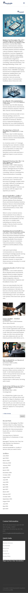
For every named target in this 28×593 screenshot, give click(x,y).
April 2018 (5, 487)
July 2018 (5, 480)
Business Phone (12, 200)
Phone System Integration (10, 206)
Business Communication (10, 46)
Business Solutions (14, 49)
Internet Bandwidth (16, 110)
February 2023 (7, 463)
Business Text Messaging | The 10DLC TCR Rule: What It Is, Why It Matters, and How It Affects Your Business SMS (14, 41)
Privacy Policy (6, 556)
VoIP (20, 64)
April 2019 (5, 468)
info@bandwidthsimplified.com (15, 533)
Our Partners (6, 545)
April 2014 (5, 508)
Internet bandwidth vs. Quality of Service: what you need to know (12, 196)
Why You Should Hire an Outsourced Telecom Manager (13, 360)
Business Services (8, 543)
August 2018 (6, 477)
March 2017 (6, 492)
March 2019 (6, 470)
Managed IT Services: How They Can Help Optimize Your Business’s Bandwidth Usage (13, 162)
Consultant (12, 167)
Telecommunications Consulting (12, 174)
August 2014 (6, 501)
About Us (5, 551)
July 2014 (5, 504)
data (8, 323)
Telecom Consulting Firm (16, 172)
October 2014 (6, 496)
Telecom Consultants (9, 139)
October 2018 (6, 475)
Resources (6, 548)
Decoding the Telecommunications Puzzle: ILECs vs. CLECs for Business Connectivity (14, 102)
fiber (4, 110)
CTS (11, 590)
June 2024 (6, 456)
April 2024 (6, 458)
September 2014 (7, 499)
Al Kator (7, 44)
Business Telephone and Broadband (13, 237)
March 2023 (6, 460)
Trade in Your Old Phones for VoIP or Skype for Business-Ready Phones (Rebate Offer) (13, 387)
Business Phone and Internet (16, 107)
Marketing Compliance (9, 55)
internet (8, 110)
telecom (20, 206)
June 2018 (5, 482)
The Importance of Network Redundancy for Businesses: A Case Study (13, 131)
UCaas (16, 64)
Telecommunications (15, 62)
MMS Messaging (14, 57)
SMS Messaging (14, 60)
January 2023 (7, 465)
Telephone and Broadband (10, 244)
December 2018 (7, 472)
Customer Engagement (16, 53)
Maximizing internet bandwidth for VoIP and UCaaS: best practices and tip (14, 231)
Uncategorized (7, 365)
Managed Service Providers (15, 168)
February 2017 (7, 494)
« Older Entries (7, 413)
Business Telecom (19, 108)
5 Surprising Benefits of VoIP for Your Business (13, 268)
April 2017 (5, 489)
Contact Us (6, 553)
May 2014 (5, 506)
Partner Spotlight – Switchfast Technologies (11, 319)
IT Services (18, 167)
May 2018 (5, 484)
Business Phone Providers (10, 274)
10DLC (19, 44)
